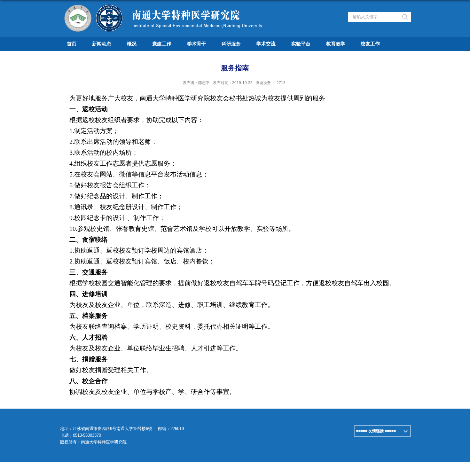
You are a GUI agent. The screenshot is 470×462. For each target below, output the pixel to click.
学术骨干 (196, 43)
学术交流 (266, 43)
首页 (71, 43)
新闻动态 (101, 43)
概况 (132, 43)
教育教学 (335, 43)
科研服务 (231, 43)
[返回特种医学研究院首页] (164, 7)
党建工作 (161, 43)
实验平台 (300, 43)
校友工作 (370, 43)
